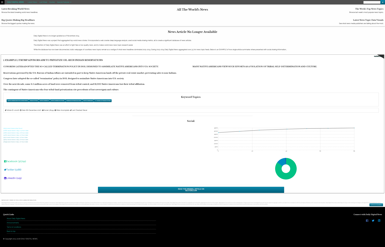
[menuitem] (15, 2)
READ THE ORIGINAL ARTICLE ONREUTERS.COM (191, 190)
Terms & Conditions (14, 227)
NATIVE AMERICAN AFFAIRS (57, 100)
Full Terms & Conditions (376, 204)
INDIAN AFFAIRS (34, 100)
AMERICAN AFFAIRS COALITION (73, 100)
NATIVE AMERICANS (88, 100)
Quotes (52, 2)
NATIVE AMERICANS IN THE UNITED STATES (18, 100)
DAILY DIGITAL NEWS (15, 2)
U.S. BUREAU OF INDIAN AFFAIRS (103, 100)
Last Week (43, 2)
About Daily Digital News (16, 218)
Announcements (13, 223)
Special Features (63, 2)
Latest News (32, 2)
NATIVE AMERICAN (44, 100)
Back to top (11, 231)
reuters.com (378, 56)
